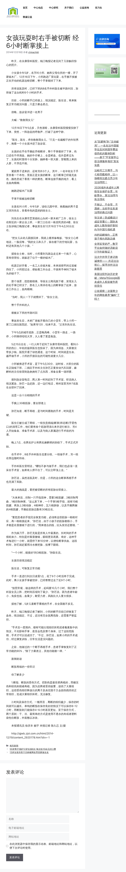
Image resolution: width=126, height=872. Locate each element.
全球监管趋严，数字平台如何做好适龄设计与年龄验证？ (106, 247)
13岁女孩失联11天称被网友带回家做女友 (29, 752)
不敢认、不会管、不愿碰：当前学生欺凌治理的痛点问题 (106, 208)
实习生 (98, 7)
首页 (25, 7)
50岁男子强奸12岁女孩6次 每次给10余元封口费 (33, 749)
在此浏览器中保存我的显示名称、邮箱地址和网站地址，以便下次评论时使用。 (43, 845)
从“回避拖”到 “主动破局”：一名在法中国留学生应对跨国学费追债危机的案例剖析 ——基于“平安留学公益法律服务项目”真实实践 (106, 153)
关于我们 (69, 7)
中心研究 (53, 7)
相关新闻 (14, 745)
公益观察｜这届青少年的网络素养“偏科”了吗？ (107, 294)
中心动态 (38, 7)
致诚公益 (27, 16)
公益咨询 (84, 7)
